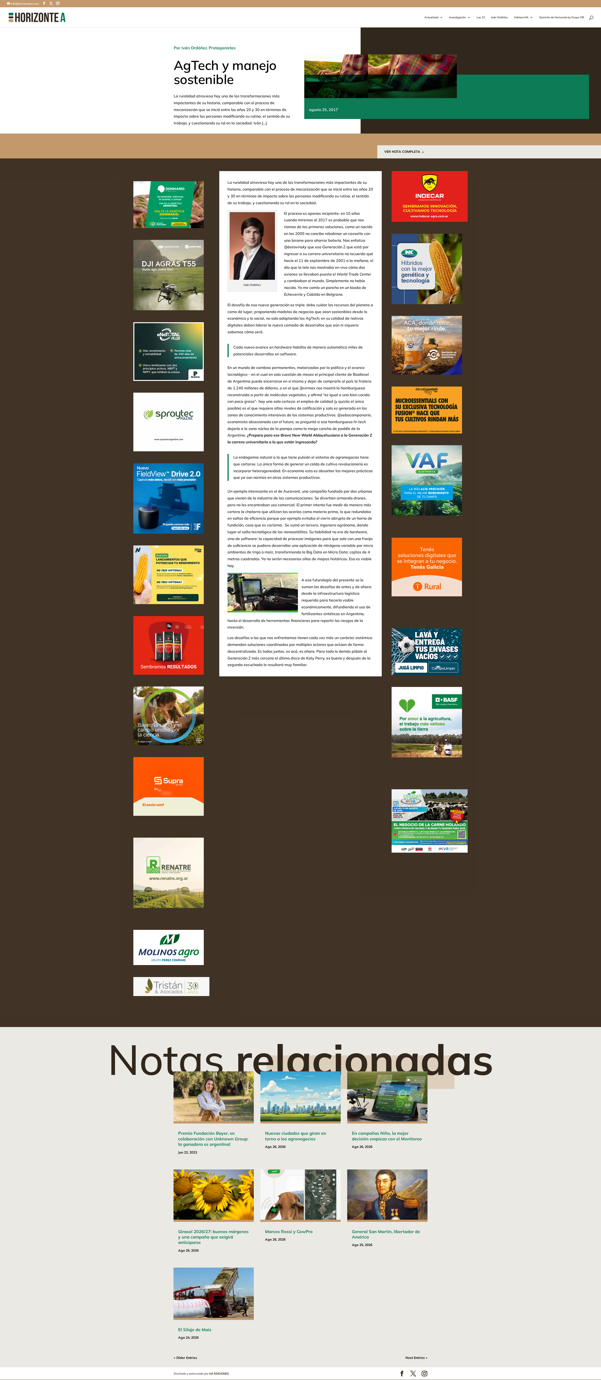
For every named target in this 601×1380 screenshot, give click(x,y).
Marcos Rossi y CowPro (289, 1231)
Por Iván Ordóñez (190, 47)
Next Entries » (416, 1358)
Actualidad (431, 17)
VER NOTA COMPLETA (402, 152)
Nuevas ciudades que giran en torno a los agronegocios (295, 1136)
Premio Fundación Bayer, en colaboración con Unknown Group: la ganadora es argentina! (213, 1139)
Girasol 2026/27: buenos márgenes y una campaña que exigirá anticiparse (213, 1237)
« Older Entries (185, 1358)
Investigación (457, 17)
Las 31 (481, 17)
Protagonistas (222, 47)
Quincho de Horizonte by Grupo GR (561, 17)
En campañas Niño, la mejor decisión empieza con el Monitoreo (387, 1136)
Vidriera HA (521, 17)
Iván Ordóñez (499, 17)
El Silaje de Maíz (194, 1329)
